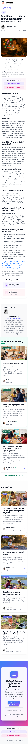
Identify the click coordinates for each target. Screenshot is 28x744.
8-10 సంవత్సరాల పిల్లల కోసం (15, 266)
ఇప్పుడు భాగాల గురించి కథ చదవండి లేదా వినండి (13, 262)
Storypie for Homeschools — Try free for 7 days (15, 715)
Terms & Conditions (19, 742)
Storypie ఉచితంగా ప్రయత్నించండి (14, 703)
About (5, 742)
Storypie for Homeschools (15, 87)
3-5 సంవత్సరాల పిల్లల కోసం (8, 264)
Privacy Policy (11, 742)
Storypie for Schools (15, 83)
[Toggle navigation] (25, 2)
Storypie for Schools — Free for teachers (15, 711)
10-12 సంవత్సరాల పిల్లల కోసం (14, 268)
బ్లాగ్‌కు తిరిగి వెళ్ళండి (7, 8)
